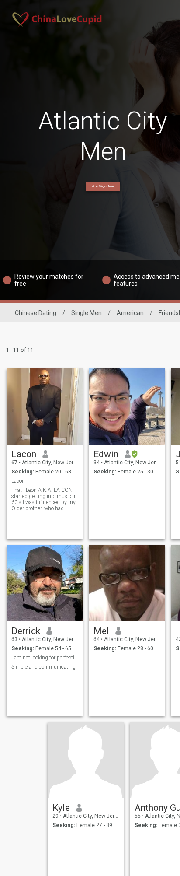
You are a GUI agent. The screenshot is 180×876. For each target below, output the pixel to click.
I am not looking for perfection (44, 658)
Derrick (25, 631)
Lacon (23, 454)
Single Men (86, 312)
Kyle (61, 807)
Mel (101, 631)
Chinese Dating (35, 312)
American (130, 312)
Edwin (105, 454)
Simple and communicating (43, 667)
